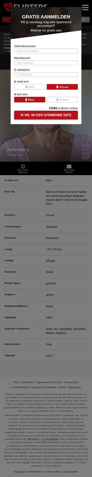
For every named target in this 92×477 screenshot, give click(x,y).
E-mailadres (22, 70)
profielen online (63, 108)
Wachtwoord (22, 58)
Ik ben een (21, 94)
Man (31, 87)
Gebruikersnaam (25, 46)
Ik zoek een (21, 81)
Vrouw (63, 87)
